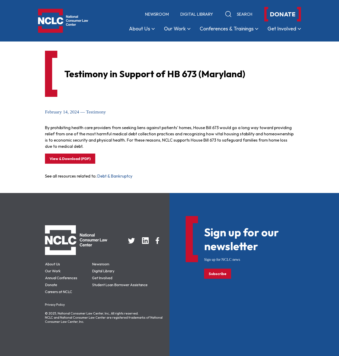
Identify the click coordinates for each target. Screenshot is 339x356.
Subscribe (217, 273)
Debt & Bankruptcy (114, 176)
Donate (51, 284)
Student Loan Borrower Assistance (120, 284)
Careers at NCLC (58, 291)
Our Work (53, 271)
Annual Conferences (61, 278)
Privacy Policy (55, 305)
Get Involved (102, 278)
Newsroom (157, 14)
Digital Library (196, 14)
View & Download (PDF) (70, 158)
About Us (52, 264)
